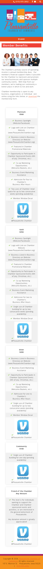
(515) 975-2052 (21, 1)
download (32, 96)
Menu (22, 39)
